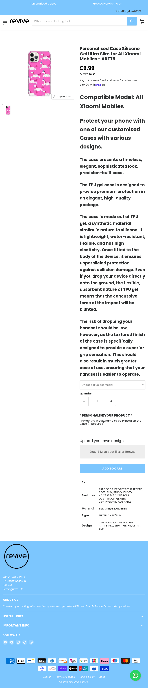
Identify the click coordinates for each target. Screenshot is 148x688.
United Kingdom (129, 11)
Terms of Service (65, 677)
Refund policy (87, 677)
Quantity (86, 393)
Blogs (102, 677)
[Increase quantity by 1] (111, 401)
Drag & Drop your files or (112, 451)
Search (47, 677)
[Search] (132, 21)
